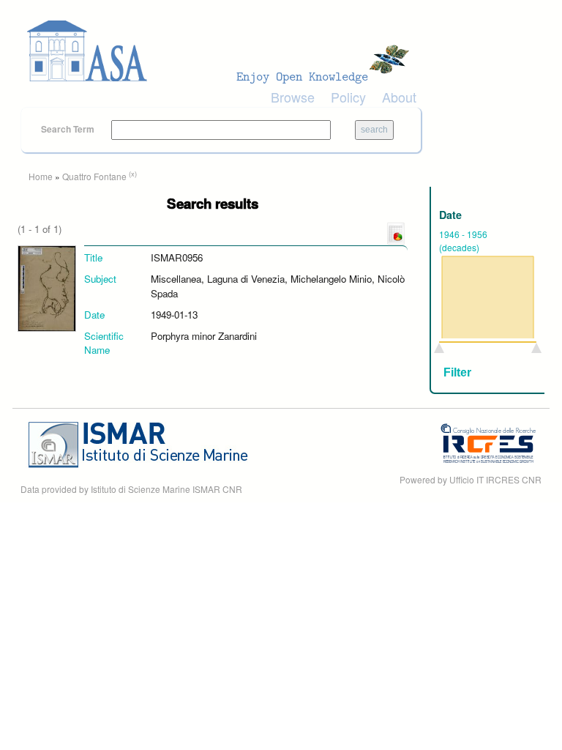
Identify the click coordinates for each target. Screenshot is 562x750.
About (399, 96)
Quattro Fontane (94, 176)
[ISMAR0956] (47, 287)
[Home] (222, 51)
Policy (348, 96)
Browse (293, 96)
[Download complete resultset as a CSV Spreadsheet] (396, 233)
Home (41, 176)
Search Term (69, 128)
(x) (133, 173)
